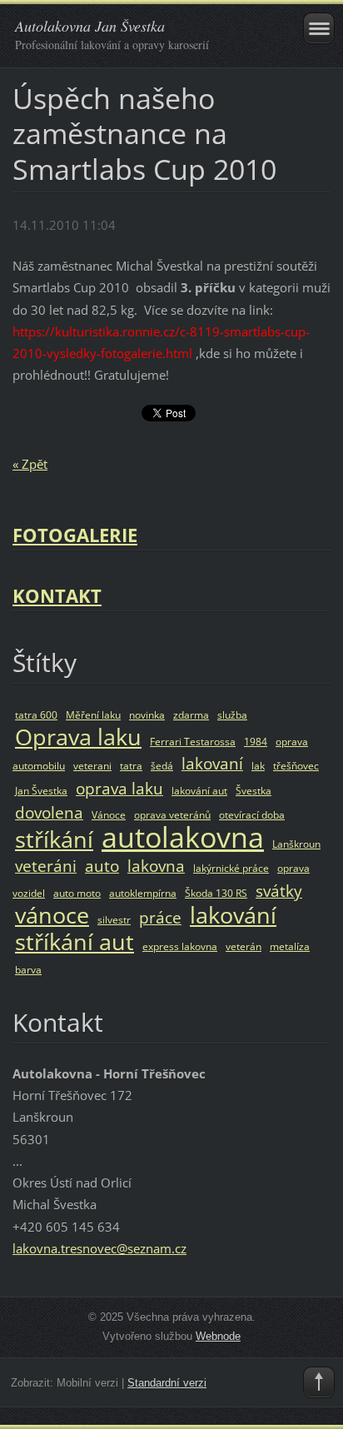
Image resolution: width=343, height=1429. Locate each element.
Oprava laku (78, 736)
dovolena (49, 812)
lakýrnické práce (231, 868)
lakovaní (212, 763)
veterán (243, 946)
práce (160, 917)
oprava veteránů (172, 815)
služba (232, 715)
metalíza (290, 946)
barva (28, 970)
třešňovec (296, 766)
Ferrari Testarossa (193, 741)
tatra (131, 766)
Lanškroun (296, 844)
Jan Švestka (41, 791)
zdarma (191, 715)
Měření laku (93, 715)
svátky (279, 890)
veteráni (46, 865)
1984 (255, 741)
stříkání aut (74, 941)
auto (102, 865)
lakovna (156, 865)
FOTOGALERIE (74, 535)
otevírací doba (252, 815)
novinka (147, 715)
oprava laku (119, 788)
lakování (233, 914)
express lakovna (179, 946)
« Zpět (29, 464)
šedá (162, 766)
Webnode (218, 1336)
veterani (92, 766)
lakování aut (199, 791)
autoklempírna (142, 893)
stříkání (54, 839)
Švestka (253, 791)
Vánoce (109, 815)
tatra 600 (36, 715)
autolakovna (183, 836)
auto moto (77, 893)
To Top (319, 1382)
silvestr (114, 920)
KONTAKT (57, 596)
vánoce (52, 914)
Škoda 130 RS (216, 893)
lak (258, 766)
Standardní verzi (166, 1383)
